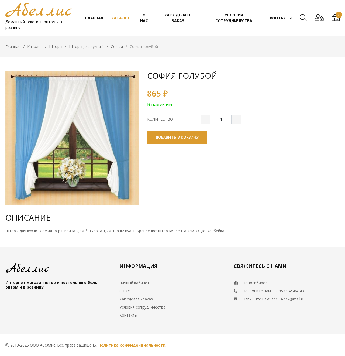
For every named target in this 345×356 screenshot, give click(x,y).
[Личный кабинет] (319, 18)
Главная (12, 46)
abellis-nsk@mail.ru (288, 299)
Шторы (55, 46)
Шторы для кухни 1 (86, 46)
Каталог (34, 46)
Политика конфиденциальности (131, 345)
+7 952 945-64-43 (288, 290)
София (117, 46)
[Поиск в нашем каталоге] (303, 18)
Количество (160, 119)
